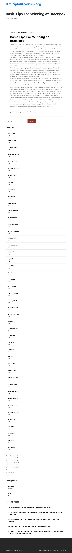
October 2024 (12, 238)
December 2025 (13, 154)
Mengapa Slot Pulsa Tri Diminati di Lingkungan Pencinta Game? (29, 526)
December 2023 (13, 308)
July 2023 (11, 342)
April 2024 (11, 280)
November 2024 (13, 231)
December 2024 (13, 224)
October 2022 (12, 405)
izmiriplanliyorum (19, 112)
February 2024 (13, 294)
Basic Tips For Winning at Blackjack (29, 39)
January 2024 (12, 301)
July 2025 (11, 182)
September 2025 (13, 168)
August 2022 (12, 419)
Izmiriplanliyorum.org (16, 4)
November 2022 (13, 398)
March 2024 (12, 287)
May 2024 (11, 273)
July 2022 (11, 426)
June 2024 (11, 266)
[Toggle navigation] (65, 4)
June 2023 (11, 349)
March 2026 (12, 140)
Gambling (11, 486)
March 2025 (12, 203)
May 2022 (11, 440)
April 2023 (11, 363)
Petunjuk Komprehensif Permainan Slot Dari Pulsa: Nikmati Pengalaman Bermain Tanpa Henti (35, 513)
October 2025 (12, 161)
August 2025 (12, 175)
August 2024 (12, 252)
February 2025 (13, 210)
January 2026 (12, 147)
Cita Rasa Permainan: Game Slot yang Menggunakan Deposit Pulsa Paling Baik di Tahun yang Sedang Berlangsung (35, 532)
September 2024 (13, 245)
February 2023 (13, 377)
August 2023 (12, 335)
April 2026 (11, 133)
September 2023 (13, 328)
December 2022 (13, 391)
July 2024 (11, 259)
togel (9, 493)
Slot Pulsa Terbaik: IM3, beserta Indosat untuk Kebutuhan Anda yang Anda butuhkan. (33, 520)
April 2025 (11, 196)
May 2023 (11, 356)
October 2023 (12, 322)
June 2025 (11, 189)
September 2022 (13, 412)
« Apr (7, 476)
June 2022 (11, 433)
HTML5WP (62, 550)
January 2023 (12, 384)
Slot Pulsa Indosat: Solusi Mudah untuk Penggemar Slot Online (29, 507)
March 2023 (12, 370)
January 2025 (12, 217)
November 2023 (13, 315)
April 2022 (11, 447)
